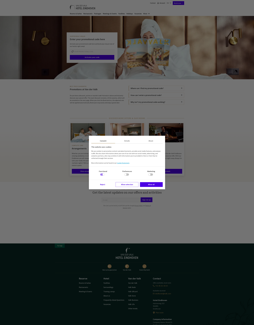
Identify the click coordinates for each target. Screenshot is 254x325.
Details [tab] (127, 141)
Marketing (151, 171)
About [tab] (151, 141)
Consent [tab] (103, 141)
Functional (103, 171)
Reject (102, 184)
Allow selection (127, 184)
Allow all (151, 184)
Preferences (127, 171)
